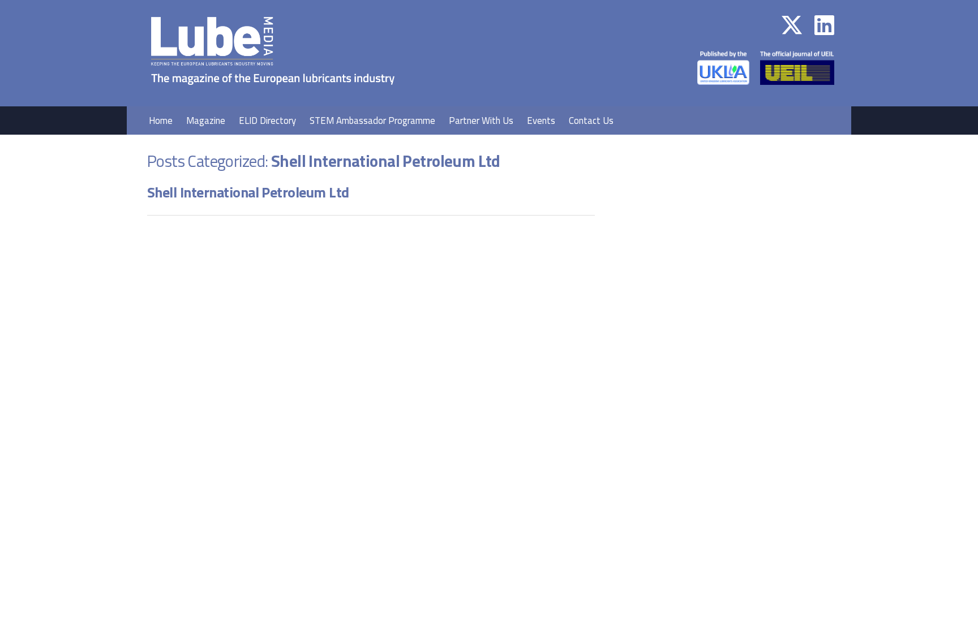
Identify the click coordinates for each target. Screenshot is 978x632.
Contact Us (591, 120)
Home (161, 120)
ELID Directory (267, 120)
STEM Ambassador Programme (372, 120)
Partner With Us (481, 120)
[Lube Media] (273, 98)
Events (541, 120)
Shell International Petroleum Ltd (248, 192)
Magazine (205, 120)
